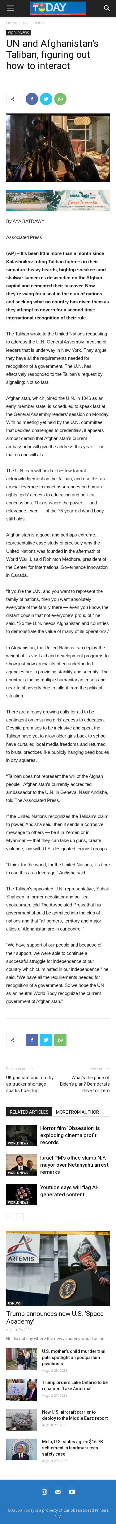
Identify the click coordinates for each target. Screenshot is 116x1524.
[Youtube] (71, 1491)
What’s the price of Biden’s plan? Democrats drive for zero (85, 1084)
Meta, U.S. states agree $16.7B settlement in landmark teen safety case (72, 1447)
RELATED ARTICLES (29, 1112)
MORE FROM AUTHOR (77, 1112)
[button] (58, 200)
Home (11, 23)
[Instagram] (44, 1491)
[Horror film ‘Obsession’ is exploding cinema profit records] (21, 1135)
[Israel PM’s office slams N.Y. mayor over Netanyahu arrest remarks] (21, 1165)
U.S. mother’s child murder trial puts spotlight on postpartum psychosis (73, 1357)
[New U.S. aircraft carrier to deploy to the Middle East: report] (21, 1420)
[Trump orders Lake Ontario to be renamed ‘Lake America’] (21, 1390)
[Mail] (58, 1491)
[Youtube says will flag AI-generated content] (21, 1194)
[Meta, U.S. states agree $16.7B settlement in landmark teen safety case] (21, 1449)
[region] (58, 200)
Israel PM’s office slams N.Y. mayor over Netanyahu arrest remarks (74, 1165)
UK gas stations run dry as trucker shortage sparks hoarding (30, 1084)
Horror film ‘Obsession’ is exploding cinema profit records (70, 1135)
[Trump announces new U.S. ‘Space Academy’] (58, 1268)
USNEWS (14, 1303)
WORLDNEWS (34, 23)
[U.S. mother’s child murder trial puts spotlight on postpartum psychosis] (21, 1359)
